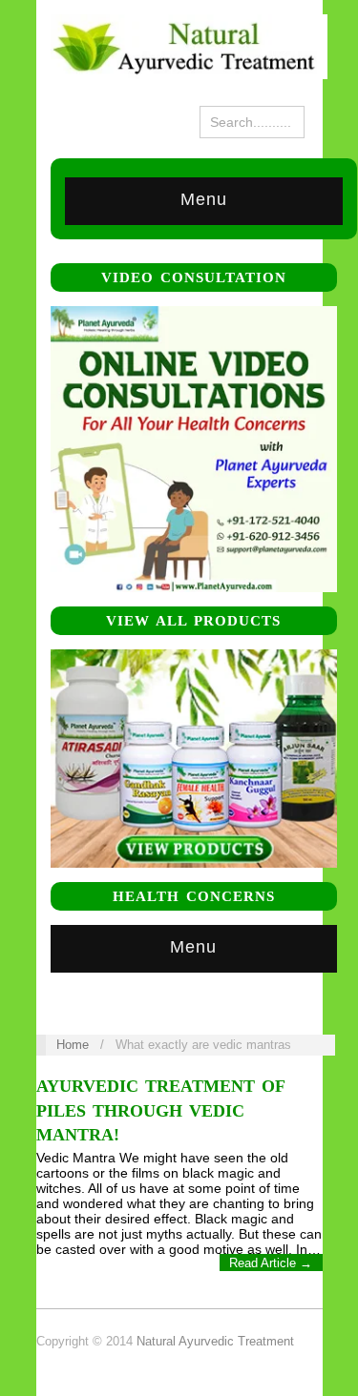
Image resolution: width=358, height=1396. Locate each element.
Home (72, 1044)
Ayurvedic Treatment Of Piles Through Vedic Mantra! (160, 1110)
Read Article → (270, 1263)
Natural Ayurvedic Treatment (215, 1341)
